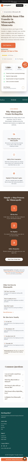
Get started (19, 5)
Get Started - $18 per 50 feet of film (14, 459)
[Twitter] (6, 446)
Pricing (2, 425)
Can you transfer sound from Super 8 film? (13, 375)
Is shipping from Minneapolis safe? (13, 398)
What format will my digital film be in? (13, 392)
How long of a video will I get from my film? (12, 386)
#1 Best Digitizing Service (9, 271)
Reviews (3, 427)
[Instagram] (4, 446)
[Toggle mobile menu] (25, 5)
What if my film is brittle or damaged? (12, 380)
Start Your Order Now (14, 259)
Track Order (3, 437)
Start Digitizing (7, 45)
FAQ (2, 429)
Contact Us (3, 435)
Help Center (3, 439)
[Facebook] (1, 446)
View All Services (7, 312)
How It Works (4, 423)
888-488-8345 (7, 448)
